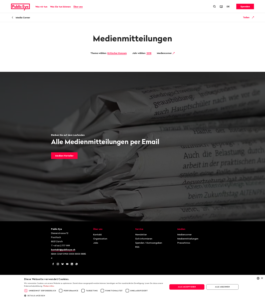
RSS (137, 247)
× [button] (262, 278)
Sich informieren (143, 238)
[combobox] (258, 278)
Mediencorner (164, 53)
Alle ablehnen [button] (222, 287)
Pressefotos (183, 242)
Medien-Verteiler (64, 155)
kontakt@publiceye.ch (63, 249)
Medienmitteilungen (187, 238)
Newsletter (141, 234)
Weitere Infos (48, 286)
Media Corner (23, 17)
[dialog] (132, 287)
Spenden (245, 6)
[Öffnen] (253, 17)
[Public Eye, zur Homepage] (20, 6)
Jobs (95, 242)
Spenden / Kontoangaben (148, 242)
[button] (94, 295)
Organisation (100, 238)
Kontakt (97, 234)
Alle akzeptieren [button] (187, 287)
